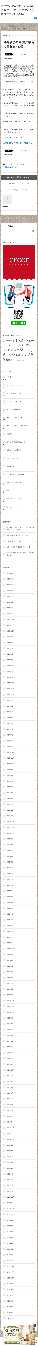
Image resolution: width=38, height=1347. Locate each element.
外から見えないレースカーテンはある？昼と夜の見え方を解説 (20, 528)
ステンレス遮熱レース (13, 401)
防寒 (11, 360)
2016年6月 (10, 787)
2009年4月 (10, 1243)
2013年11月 (10, 943)
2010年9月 (10, 1145)
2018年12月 (10, 619)
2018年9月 (10, 637)
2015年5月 (10, 862)
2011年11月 (10, 1064)
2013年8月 (10, 960)
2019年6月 (10, 602)
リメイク (21, 345)
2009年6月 (10, 1231)
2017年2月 (10, 741)
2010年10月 (10, 1139)
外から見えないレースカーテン (17, 164)
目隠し (7, 167)
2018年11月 (10, 625)
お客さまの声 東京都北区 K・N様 (17, 535)
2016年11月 (10, 758)
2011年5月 (9, 1099)
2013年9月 (10, 954)
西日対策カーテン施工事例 (15, 474)
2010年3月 (10, 1180)
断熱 (12, 350)
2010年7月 (10, 1156)
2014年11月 (10, 891)
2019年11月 (10, 585)
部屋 (7, 490)
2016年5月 (10, 793)
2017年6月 (10, 717)
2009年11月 (10, 1203)
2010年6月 (10, 1162)
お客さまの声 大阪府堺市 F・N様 (17, 541)
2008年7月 (10, 1295)
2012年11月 (10, 1006)
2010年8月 (10, 1151)
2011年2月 (9, 1116)
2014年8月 (10, 902)
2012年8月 (10, 1024)
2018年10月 (10, 631)
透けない (14, 167)
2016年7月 (10, 781)
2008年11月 (10, 1272)
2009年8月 (10, 1220)
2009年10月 (10, 1208)
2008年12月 (10, 1266)
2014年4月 (10, 914)
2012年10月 (10, 1012)
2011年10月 (10, 1070)
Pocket (23, 55)
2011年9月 (9, 1076)
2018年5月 (10, 660)
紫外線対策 (10, 466)
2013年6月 (10, 966)
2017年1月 (10, 746)
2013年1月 (10, 995)
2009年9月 (10, 1214)
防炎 (18, 360)
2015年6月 (10, 856)
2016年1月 (10, 816)
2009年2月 (10, 1255)
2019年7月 (10, 596)
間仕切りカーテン (12, 507)
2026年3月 (10, 573)
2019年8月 (10, 590)
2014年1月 (10, 931)
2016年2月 (10, 810)
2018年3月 (10, 671)
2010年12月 (10, 1128)
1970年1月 (10, 1318)
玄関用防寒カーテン (13, 458)
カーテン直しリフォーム (14, 385)
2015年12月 (10, 821)
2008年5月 (10, 1307)
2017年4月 (10, 729)
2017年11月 (10, 689)
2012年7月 (10, 1029)
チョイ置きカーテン (13, 409)
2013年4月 (10, 977)
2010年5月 (10, 1168)
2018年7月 (10, 648)
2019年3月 (10, 614)
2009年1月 (10, 1260)
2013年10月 (10, 948)
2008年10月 (10, 1278)
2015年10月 (10, 833)
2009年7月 (10, 1226)
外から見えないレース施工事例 (16, 426)
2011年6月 (9, 1093)
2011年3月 (9, 1110)
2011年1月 (9, 1122)
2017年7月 (10, 712)
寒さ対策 (9, 434)
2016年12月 (10, 752)
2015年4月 (10, 868)
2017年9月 (10, 700)
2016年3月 (10, 804)
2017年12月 (10, 683)
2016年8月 (10, 775)
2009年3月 (10, 1249)
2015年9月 (10, 839)
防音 (22, 360)
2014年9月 (10, 897)
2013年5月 (10, 972)
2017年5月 (10, 723)
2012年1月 (10, 1058)
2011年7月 (9, 1087)
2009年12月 (10, 1197)
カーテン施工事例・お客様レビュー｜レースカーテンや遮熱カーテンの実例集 (18, 9)
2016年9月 (10, 769)
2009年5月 (10, 1237)
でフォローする (20, 183)
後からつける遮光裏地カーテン (16, 442)
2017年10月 (10, 694)
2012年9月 (10, 1018)
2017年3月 (10, 735)
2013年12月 (10, 937)
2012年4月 (10, 1047)
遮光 (24, 355)
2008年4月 (10, 1312)
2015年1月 (10, 885)
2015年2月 (10, 879)
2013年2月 (10, 989)
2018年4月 (10, 665)
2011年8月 (9, 1081)
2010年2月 (10, 1185)
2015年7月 (10, 850)
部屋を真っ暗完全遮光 (13, 499)
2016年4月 (10, 798)
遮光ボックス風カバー (13, 482)
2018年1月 (10, 677)
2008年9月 (10, 1284)
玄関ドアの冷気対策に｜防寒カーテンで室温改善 (20, 554)
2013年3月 (10, 983)
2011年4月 (9, 1104)
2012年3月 (10, 1052)
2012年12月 (10, 1001)
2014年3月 (10, 920)
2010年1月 (10, 1191)
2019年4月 (10, 608)
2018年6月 (10, 654)
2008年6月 (10, 1301)
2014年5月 (10, 908)
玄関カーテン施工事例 (13, 450)
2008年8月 (10, 1289)
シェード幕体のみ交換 (13, 393)
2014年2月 (10, 925)
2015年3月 (10, 873)
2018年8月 (10, 642)
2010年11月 (10, 1133)
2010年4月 (10, 1174)
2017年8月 (10, 706)
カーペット (14, 340)
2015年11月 (10, 827)
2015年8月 (10, 845)
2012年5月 (10, 1041)
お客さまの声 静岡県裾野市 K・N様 (18, 547)
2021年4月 (10, 579)
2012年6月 (10, 1035)
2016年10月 (10, 764)
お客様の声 (10, 377)
